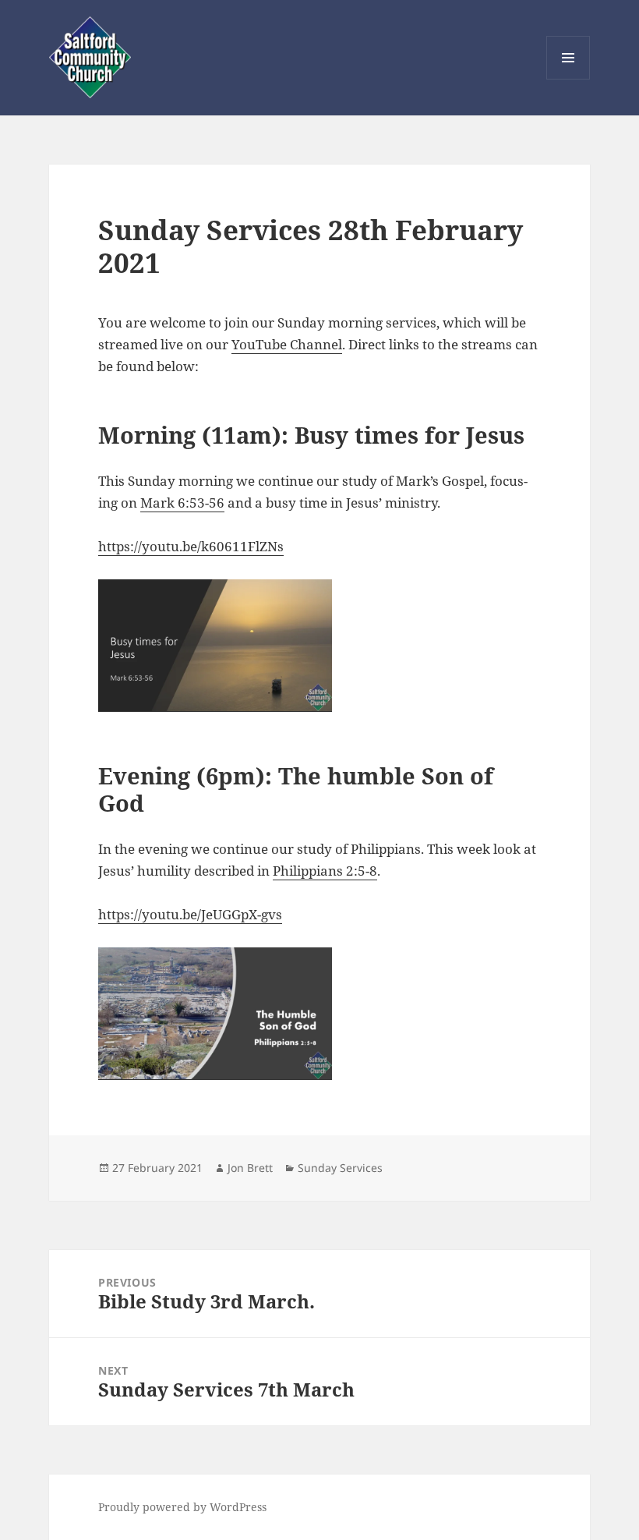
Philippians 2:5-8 (325, 871)
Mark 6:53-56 (182, 503)
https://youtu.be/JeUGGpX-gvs (190, 914)
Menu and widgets (568, 79)
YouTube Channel (286, 344)
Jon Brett (250, 1167)
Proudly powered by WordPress (182, 1506)
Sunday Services (340, 1167)
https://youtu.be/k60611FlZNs (191, 546)
